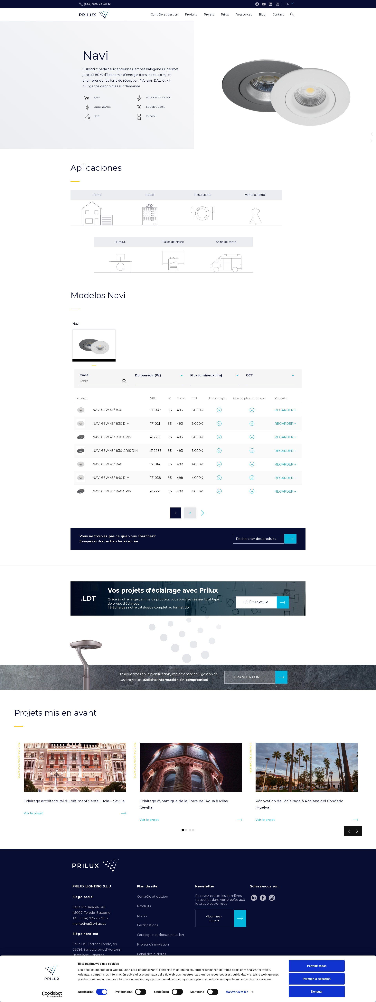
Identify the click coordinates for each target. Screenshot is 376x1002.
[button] (371, 134)
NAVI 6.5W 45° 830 (107, 410)
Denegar (317, 991)
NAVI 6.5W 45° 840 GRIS (112, 491)
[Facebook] (257, 4)
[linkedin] (270, 4)
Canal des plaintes (151, 954)
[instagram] (277, 4)
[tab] (94, 341)
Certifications (147, 925)
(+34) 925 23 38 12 (97, 4)
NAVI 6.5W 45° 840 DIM (111, 478)
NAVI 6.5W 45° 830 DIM (111, 423)
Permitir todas (316, 965)
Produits (144, 906)
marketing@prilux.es (89, 923)
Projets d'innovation (153, 944)
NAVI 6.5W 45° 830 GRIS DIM (115, 451)
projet (142, 915)
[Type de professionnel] (143, 14)
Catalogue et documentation (160, 935)
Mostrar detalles (237, 992)
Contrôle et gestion (152, 896)
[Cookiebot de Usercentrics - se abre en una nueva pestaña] (52, 994)
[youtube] (263, 4)
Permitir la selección (317, 978)
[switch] (140, 992)
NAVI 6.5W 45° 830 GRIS (112, 437)
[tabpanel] (188, 446)
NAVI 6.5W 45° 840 (107, 464)
